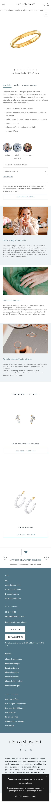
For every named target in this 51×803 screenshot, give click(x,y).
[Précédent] (22, 67)
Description (7, 85)
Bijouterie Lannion (12, 668)
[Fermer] (46, 777)
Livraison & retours (29, 85)
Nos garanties (10, 713)
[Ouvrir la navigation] (3, 4)
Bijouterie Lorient (12, 677)
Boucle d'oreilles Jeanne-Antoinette (25, 444)
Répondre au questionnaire (25, 796)
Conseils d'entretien (12, 585)
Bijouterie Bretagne (12, 686)
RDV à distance (15, 637)
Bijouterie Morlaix (12, 672)
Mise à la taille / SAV (13, 590)
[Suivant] (28, 67)
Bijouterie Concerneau (13, 659)
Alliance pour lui (14, 10)
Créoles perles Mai (26, 528)
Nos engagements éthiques (15, 704)
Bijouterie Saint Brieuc (13, 681)
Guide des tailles (8, 176)
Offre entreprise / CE (13, 598)
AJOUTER (20, 451)
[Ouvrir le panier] (48, 4)
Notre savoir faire (12, 699)
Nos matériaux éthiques (14, 708)
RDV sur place (15, 629)
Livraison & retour (12, 594)
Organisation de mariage (14, 721)
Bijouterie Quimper (12, 664)
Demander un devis (25, 197)
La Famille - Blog (11, 717)
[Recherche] (44, 4)
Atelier (16, 85)
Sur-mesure (9, 726)
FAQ (6, 581)
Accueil (2, 10)
